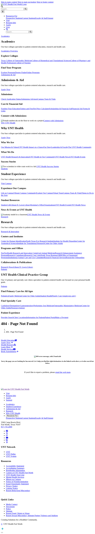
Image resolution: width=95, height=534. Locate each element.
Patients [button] (4, 269)
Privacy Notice (12, 486)
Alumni (50, 18)
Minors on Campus (13, 479)
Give (8, 27)
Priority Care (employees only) (64, 296)
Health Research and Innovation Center (22, 253)
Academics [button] (5, 36)
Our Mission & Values (9, 147)
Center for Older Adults (53, 243)
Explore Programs (8, 72)
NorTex (4, 253)
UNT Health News (62, 157)
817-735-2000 (6, 427)
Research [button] (4, 217)
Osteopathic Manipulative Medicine (68, 306)
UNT (8, 452)
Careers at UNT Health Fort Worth (19, 473)
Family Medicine (15, 296)
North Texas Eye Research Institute (40, 241)
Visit (8, 20)
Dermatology (15, 306)
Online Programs (33, 72)
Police (8, 509)
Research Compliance (16, 255)
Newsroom (10, 507)
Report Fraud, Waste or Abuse (18, 513)
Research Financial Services (55, 257)
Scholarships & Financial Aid (60, 109)
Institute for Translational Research (30, 243)
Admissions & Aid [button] (8, 75)
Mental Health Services (15, 477)
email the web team (62, 372)
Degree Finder (20, 72)
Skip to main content (9, 2)
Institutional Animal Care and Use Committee (26, 257)
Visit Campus (6, 183)
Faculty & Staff (41, 18)
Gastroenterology (27, 306)
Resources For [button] (11, 16)
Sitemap (9, 511)
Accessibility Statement (15, 466)
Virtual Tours (58, 193)
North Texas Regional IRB (51, 255)
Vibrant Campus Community (25, 193)
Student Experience (13, 407)
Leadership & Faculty (59, 147)
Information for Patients (35, 317)
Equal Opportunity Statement (17, 484)
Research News (7, 267)
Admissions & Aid (13, 409)
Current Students (28, 18)
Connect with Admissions (53, 121)
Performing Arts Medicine (44, 306)
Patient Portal (50, 317)
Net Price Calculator (41, 109)
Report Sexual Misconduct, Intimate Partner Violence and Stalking (32, 515)
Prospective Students (14, 18)
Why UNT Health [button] (8, 123)
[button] (2, 6)
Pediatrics (5, 296)
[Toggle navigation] (2, 11)
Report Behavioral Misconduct (18, 491)
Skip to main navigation (27, 2)
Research (9, 411)
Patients (4, 286)
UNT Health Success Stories (47, 166)
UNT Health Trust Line (15, 475)
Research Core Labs (33, 255)
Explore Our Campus (44, 193)
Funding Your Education (10, 109)
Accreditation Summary (15, 468)
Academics (10, 404)
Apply (8, 25)
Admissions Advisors (29, 99)
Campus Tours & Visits (46, 99)
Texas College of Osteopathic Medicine (16, 61)
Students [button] (4, 169)
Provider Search (7, 317)
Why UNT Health (13, 413)
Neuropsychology (18, 308)
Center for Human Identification (13, 241)
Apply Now (5, 89)
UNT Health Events (77, 157)
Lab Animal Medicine (46, 253)
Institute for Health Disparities (65, 241)
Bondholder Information (15, 470)
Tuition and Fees (26, 109)
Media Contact (11, 504)
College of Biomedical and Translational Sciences (51, 61)
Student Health (46, 296)
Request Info (11, 23)
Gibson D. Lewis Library (20, 205)
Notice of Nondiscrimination (17, 482)
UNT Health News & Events (38, 215)
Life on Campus (7, 193)
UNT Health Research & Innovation (15, 157)
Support (9, 400)
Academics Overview (9, 51)
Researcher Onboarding (75, 257)
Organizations (49, 205)
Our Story (47, 147)
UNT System (11, 456)
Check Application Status (11, 99)
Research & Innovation (10, 232)
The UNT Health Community (79, 147)
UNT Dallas (11, 454)
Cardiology (5, 306)
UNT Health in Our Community (42, 157)
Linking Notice (12, 488)
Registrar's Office (37, 205)
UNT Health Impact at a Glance (30, 147)
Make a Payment (61, 317)
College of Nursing (23, 63)
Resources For (12, 416)
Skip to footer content (45, 2)
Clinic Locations (19, 317)
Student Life (6, 205)
